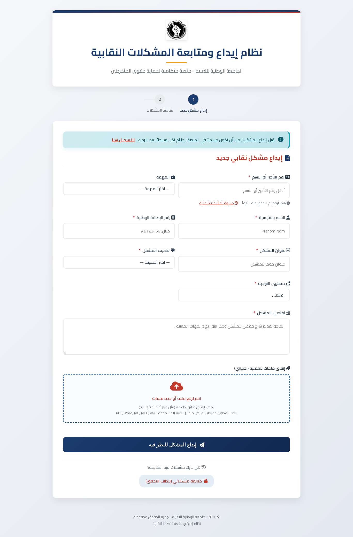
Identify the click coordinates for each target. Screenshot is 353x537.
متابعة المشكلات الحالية (217, 203)
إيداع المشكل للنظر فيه (172, 444)
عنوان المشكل (271, 250)
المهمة (163, 177)
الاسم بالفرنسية (270, 217)
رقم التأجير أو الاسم (267, 177)
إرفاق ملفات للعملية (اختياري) (260, 368)
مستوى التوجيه (270, 283)
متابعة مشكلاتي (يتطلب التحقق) (173, 481)
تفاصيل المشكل (270, 313)
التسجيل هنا (123, 140)
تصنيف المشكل (155, 250)
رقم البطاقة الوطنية (152, 217)
